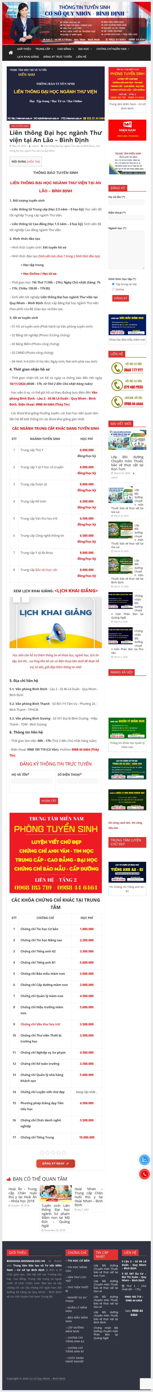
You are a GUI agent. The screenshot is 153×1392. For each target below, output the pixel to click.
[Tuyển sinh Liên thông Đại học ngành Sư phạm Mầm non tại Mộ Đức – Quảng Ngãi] (56, 1187)
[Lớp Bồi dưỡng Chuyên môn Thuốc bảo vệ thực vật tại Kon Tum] (127, 432)
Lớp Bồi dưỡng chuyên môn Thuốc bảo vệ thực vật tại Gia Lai (106, 1302)
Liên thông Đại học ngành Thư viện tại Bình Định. (69, 146)
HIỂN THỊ (33, 161)
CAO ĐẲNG (64, 49)
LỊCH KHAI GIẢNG (28, 56)
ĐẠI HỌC (83, 49)
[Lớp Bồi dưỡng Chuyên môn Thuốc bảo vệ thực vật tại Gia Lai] (120, 488)
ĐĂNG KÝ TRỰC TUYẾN (57, 56)
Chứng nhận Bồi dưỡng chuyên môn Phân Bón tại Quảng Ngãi (106, 1333)
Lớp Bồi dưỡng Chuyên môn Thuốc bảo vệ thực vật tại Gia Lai (106, 1286)
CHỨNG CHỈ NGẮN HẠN (111, 49)
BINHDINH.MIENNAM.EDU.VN (26, 1261)
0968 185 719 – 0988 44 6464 (134, 1298)
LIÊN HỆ (81, 56)
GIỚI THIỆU (24, 49)
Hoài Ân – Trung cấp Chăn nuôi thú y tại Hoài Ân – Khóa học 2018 (23, 1195)
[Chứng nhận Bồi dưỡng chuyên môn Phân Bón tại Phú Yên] (120, 629)
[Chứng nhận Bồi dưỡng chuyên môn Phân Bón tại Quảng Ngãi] (120, 594)
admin (35, 146)
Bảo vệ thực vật (46, 570)
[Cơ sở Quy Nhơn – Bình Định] (11, 53)
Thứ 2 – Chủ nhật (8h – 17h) (134, 1287)
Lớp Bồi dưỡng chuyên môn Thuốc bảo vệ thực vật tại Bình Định (106, 1317)
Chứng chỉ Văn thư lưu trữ (40, 1024)
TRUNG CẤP (42, 49)
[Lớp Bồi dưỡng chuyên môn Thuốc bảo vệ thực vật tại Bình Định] (120, 558)
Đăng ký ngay (53, 1163)
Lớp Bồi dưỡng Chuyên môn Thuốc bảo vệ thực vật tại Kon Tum (127, 463)
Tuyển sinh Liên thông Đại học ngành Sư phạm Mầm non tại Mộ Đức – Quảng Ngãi (56, 1215)
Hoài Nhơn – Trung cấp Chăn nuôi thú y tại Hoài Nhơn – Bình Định (89, 1197)
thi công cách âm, (119, 822)
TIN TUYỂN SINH (20, 126)
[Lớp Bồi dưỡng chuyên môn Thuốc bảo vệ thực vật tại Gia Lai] (120, 523)
